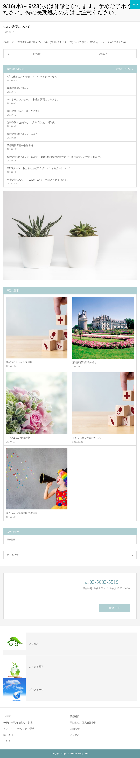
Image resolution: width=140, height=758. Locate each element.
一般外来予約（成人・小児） (18, 722)
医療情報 (11, 539)
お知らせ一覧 (123, 68)
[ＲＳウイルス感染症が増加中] (36, 478)
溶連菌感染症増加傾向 (84, 362)
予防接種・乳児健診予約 (83, 722)
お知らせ (75, 728)
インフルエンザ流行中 (18, 437)
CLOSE (135, 4)
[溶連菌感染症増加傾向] (103, 328)
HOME (7, 716)
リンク (7, 741)
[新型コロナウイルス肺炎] (36, 327)
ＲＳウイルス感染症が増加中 (21, 513)
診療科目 (75, 716)
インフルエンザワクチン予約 (18, 728)
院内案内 (8, 734)
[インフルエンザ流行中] (36, 403)
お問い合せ (114, 608)
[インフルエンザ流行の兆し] (103, 403)
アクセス (75, 734)
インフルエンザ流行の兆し (86, 438)
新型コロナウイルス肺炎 (19, 362)
